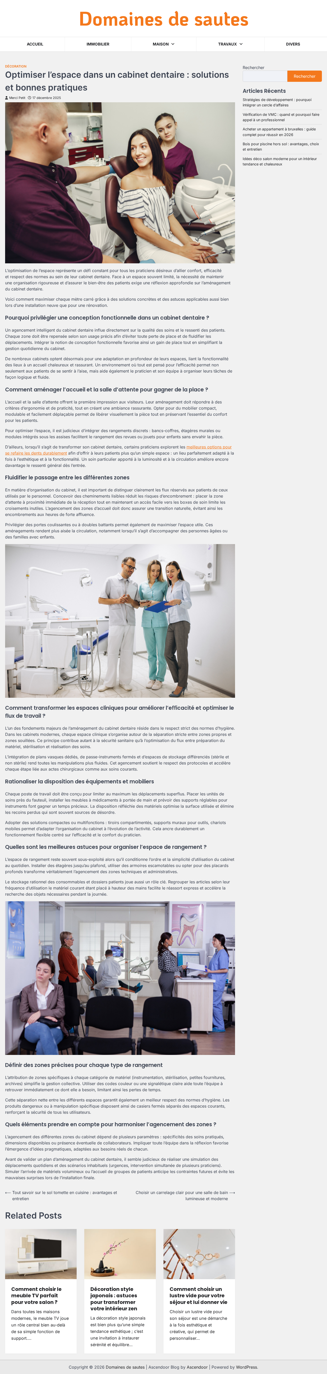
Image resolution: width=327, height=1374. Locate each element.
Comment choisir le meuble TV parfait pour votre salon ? (36, 1296)
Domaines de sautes (164, 18)
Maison (161, 44)
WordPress (246, 1367)
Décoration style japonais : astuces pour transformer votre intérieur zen (113, 1299)
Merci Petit (17, 98)
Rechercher (253, 67)
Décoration (16, 66)
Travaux (227, 44)
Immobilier (98, 44)
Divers (293, 44)
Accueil (35, 44)
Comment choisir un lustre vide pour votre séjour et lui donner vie (198, 1296)
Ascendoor (197, 1367)
